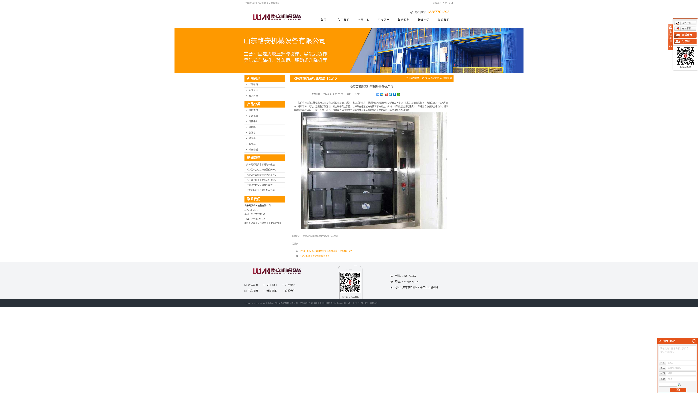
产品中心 (363, 19)
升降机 (252, 127)
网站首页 (253, 285)
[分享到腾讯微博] (390, 94)
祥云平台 (352, 303)
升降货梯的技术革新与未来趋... (261, 164)
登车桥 (252, 138)
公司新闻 (253, 84)
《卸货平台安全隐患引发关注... (261, 185)
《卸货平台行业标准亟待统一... (261, 169)
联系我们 (443, 19)
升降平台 (253, 121)
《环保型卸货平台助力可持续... (261, 180)
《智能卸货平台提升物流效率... (261, 190)
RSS (445, 3)
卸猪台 (252, 133)
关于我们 (343, 19)
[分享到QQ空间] (382, 94)
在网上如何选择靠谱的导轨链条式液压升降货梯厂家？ (326, 251)
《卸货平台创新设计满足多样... (261, 175)
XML (451, 3)
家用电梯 (253, 116)
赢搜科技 (374, 303)
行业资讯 (253, 90)
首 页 (424, 78)
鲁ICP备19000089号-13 (325, 303)
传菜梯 (252, 144)
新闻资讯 (423, 19)
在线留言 (687, 34)
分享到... (687, 41)
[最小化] (693, 341)
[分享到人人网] (394, 94)
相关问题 (253, 96)
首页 (323, 19)
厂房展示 (383, 19)
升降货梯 (253, 110)
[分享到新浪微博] (386, 94)
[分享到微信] (398, 94)
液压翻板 (253, 149)
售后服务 (403, 19)
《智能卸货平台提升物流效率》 (315, 256)
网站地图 (437, 3)
